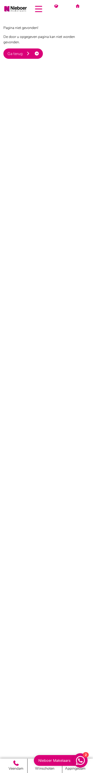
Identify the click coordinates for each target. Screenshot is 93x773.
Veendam (16, 768)
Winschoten (44, 768)
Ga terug (16, 53)
